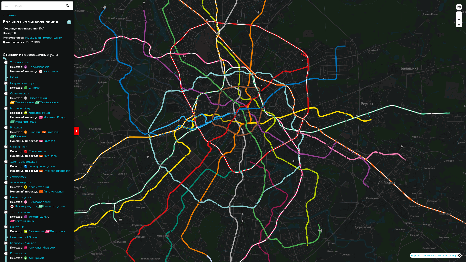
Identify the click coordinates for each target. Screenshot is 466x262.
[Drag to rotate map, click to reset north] (459, 24)
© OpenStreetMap (447, 255)
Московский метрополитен (44, 37)
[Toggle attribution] (459, 255)
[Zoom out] (459, 19)
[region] (233, 131)
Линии (11, 15)
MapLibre (416, 255)
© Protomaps (429, 255)
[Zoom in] (459, 14)
